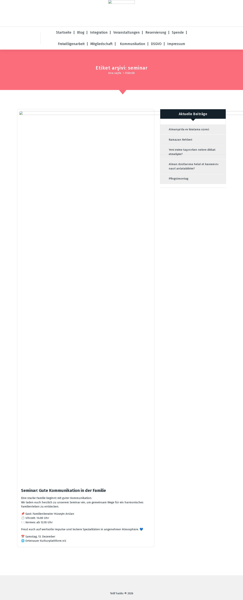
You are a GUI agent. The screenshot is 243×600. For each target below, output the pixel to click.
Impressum (176, 44)
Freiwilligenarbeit (71, 44)
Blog (80, 32)
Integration (99, 32)
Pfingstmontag (178, 178)
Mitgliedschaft (101, 44)
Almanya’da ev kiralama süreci (189, 129)
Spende (178, 32)
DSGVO (156, 44)
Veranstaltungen (126, 32)
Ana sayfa (114, 73)
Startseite (63, 32)
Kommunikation (132, 44)
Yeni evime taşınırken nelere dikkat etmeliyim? (192, 152)
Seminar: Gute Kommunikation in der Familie (63, 490)
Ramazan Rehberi (180, 139)
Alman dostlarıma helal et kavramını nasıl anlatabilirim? (194, 166)
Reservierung (155, 32)
